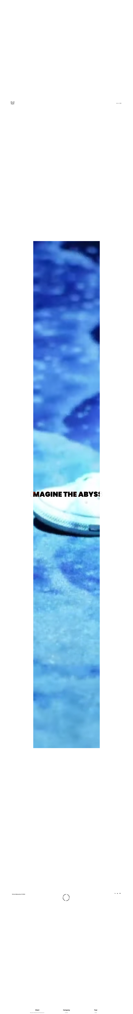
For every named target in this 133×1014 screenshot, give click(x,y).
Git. (120, 893)
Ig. (117, 893)
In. (115, 893)
